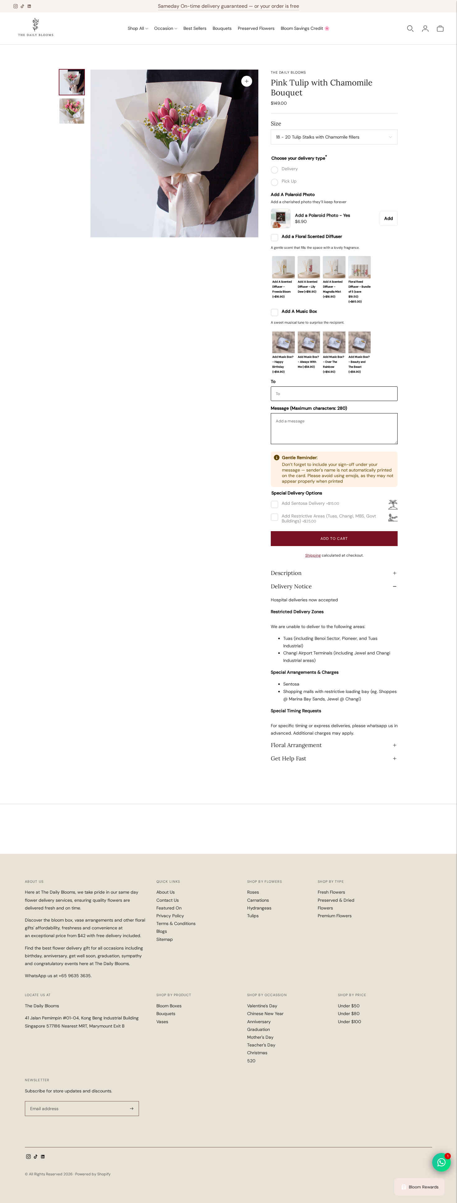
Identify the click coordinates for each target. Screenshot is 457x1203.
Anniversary (259, 1021)
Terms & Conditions (176, 923)
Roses (253, 892)
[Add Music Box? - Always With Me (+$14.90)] (309, 342)
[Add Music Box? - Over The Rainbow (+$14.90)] (334, 342)
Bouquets (222, 28)
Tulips (253, 915)
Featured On (169, 908)
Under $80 (349, 1013)
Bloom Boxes (169, 1006)
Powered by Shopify (93, 1174)
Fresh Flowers (331, 892)
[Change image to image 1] (71, 82)
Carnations (258, 900)
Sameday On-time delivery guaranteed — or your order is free (228, 6)
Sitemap (164, 939)
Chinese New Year (265, 1013)
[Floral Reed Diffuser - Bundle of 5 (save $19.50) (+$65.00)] (359, 267)
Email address (43, 1101)
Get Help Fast (288, 758)
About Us (165, 892)
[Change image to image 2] (71, 111)
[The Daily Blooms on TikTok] (22, 6)
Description (286, 572)
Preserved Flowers (256, 28)
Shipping (313, 555)
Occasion (163, 28)
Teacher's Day (261, 1045)
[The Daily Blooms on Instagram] (15, 6)
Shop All (136, 28)
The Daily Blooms (288, 72)
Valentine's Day (262, 1006)
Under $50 (349, 1006)
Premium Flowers (335, 915)
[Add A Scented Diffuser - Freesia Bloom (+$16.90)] (283, 267)
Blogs (161, 931)
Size (276, 123)
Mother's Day (260, 1037)
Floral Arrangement (296, 745)
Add (388, 218)
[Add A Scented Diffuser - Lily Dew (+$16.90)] (309, 267)
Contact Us (167, 900)
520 (251, 1061)
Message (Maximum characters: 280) (309, 408)
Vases (162, 1021)
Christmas (257, 1052)
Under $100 (349, 1021)
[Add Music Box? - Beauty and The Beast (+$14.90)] (359, 342)
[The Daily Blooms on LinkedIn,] (29, 6)
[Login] (425, 28)
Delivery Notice (291, 586)
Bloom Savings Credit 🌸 (305, 28)
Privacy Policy (170, 915)
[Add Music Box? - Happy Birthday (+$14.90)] (283, 342)
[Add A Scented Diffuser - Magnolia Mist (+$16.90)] (334, 267)
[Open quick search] (410, 28)
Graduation (258, 1029)
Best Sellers (194, 28)
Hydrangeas (259, 908)
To (273, 381)
